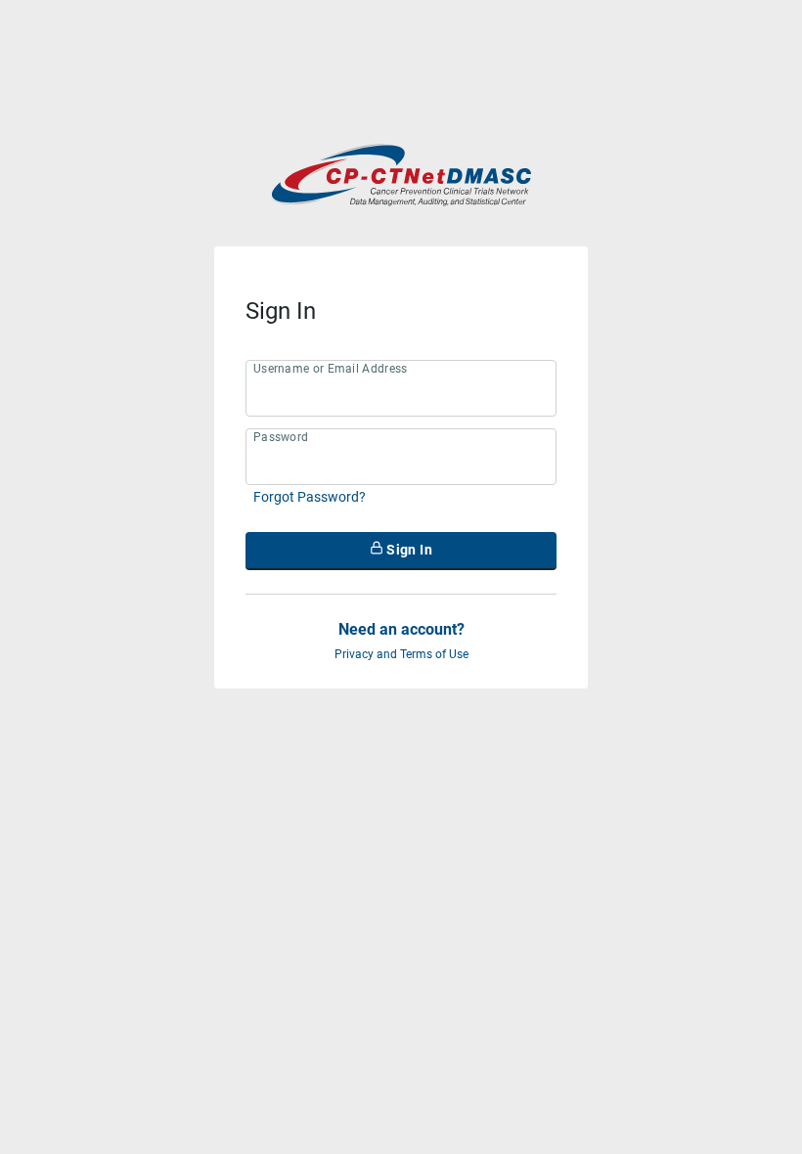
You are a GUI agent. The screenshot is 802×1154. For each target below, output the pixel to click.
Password (280, 437)
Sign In (407, 549)
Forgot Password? (309, 497)
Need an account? (401, 629)
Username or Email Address (330, 369)
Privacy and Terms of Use (401, 654)
